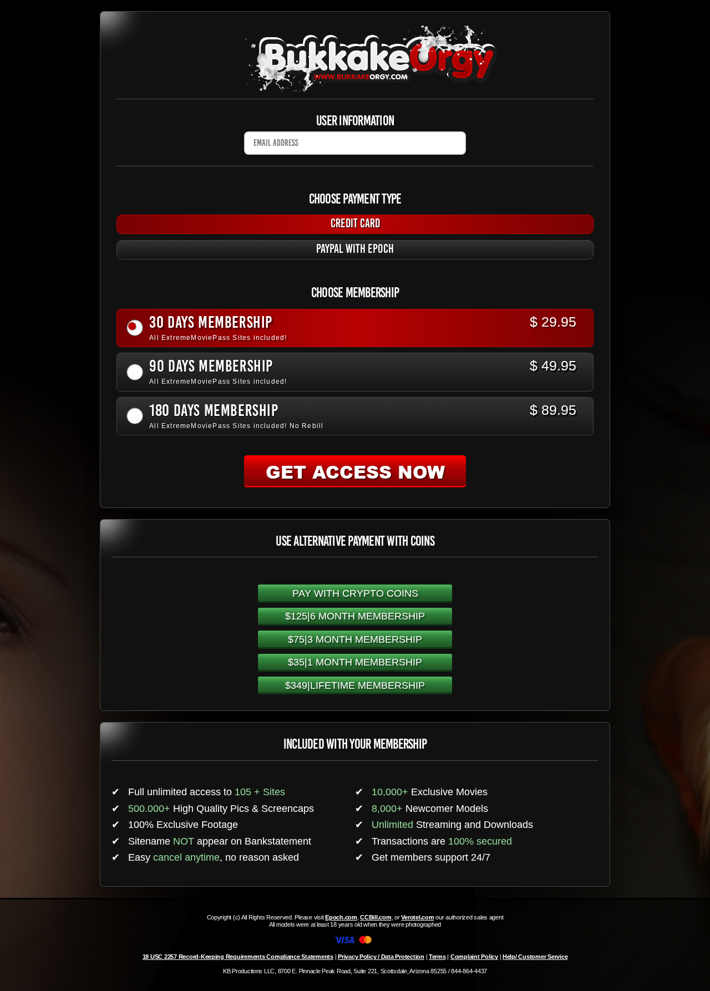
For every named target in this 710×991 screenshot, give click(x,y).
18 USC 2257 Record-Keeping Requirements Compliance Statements (238, 956)
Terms (437, 956)
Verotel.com (417, 917)
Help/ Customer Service (535, 956)
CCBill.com (375, 917)
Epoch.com (341, 917)
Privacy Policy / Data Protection (381, 956)
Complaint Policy (474, 956)
